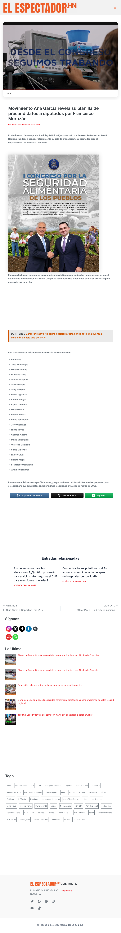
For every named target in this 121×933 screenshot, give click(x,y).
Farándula (93, 792)
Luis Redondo (96, 799)
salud (91, 813)
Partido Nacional (14, 813)
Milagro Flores (26, 806)
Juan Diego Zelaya (71, 799)
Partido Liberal (92, 806)
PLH (26, 813)
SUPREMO (11, 819)
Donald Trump (82, 786)
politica (41, 813)
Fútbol (103, 792)
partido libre (106, 806)
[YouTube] (32, 908)
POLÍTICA (18, 585)
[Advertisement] (60, 307)
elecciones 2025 (14, 792)
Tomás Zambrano (40, 819)
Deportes (68, 786)
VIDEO (67, 819)
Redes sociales (64, 813)
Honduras (34, 799)
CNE (39, 786)
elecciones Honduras (33, 792)
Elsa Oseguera (51, 792)
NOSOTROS (66, 890)
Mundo (53, 806)
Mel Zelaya (11, 806)
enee (63, 792)
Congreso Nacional (53, 786)
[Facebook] (39, 901)
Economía (95, 786)
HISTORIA (22, 799)
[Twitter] (32, 901)
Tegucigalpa (24, 819)
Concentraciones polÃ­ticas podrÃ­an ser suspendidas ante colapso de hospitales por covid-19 (84, 572)
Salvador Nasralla (105, 813)
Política (51, 813)
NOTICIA (78, 806)
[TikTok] (39, 908)
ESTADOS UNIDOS (77, 792)
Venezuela (56, 819)
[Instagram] (53, 901)
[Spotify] (46, 901)
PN (33, 813)
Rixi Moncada (79, 813)
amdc (9, 786)
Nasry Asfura (65, 806)
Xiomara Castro (79, 819)
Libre (85, 799)
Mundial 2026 (41, 806)
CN (32, 786)
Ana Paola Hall (21, 786)
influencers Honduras (51, 799)
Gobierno (10, 799)
